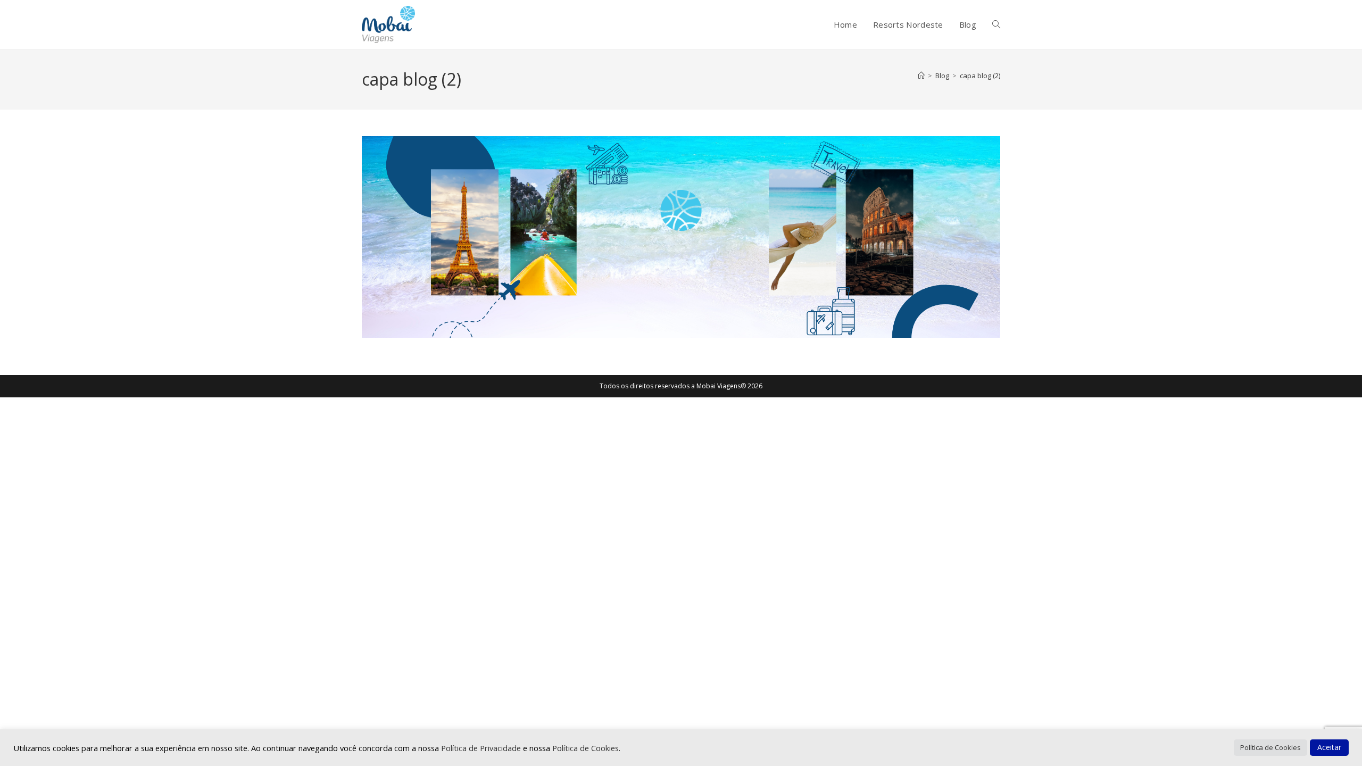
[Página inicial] (921, 75)
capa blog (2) (980, 75)
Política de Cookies (585, 748)
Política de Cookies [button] (1270, 747)
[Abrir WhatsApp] (1335, 739)
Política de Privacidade (482, 748)
